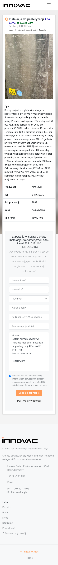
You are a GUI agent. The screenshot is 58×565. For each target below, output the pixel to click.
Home (5, 512)
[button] (8, 66)
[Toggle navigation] (48, 5)
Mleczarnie (42, 30)
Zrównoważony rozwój (14, 533)
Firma (5, 517)
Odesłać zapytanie (29, 393)
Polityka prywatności (29, 400)
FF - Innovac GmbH (29, 551)
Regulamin (7, 523)
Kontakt (6, 507)
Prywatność (8, 528)
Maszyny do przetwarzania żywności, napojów (23, 30)
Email (10, 482)
